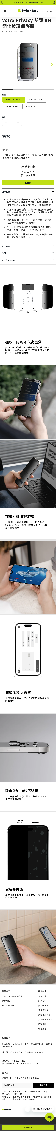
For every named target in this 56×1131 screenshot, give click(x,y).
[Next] (53, 1)
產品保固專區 (44, 1005)
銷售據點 (6, 1000)
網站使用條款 (44, 1014)
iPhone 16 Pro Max (14, 99)
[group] (28, 2)
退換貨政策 (43, 1010)
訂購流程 (42, 1000)
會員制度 (42, 996)
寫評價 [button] (28, 182)
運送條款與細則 (45, 1019)
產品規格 (6, 246)
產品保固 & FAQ (8, 260)
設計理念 (6, 253)
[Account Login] (46, 10)
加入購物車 (28, 1127)
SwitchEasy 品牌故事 (12, 996)
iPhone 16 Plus (36, 99)
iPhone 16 (30, 106)
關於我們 (6, 990)
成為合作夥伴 (8, 1005)
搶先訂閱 (43, 1085)
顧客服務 (42, 990)
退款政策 (42, 1028)
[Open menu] (5, 10)
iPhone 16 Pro (11, 106)
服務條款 (42, 1024)
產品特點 (6, 192)
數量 (4, 117)
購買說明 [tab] (5, 150)
